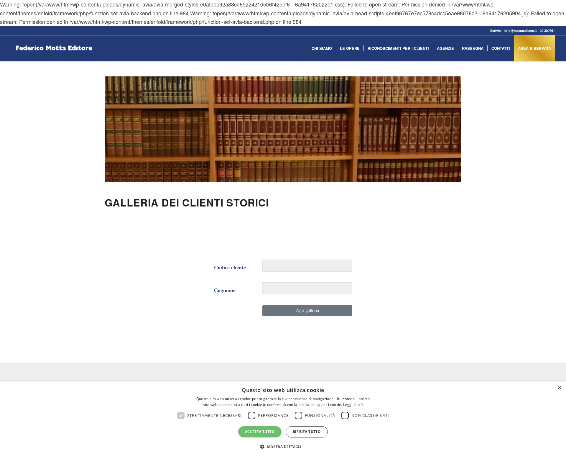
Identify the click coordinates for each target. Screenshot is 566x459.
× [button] (559, 388)
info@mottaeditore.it (520, 30)
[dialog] (283, 420)
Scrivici (495, 30)
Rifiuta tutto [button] (307, 431)
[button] (282, 447)
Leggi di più (353, 404)
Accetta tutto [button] (260, 431)
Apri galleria (307, 310)
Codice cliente (230, 268)
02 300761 (547, 30)
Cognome (225, 290)
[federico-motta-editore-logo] (54, 57)
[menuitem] (322, 48)
